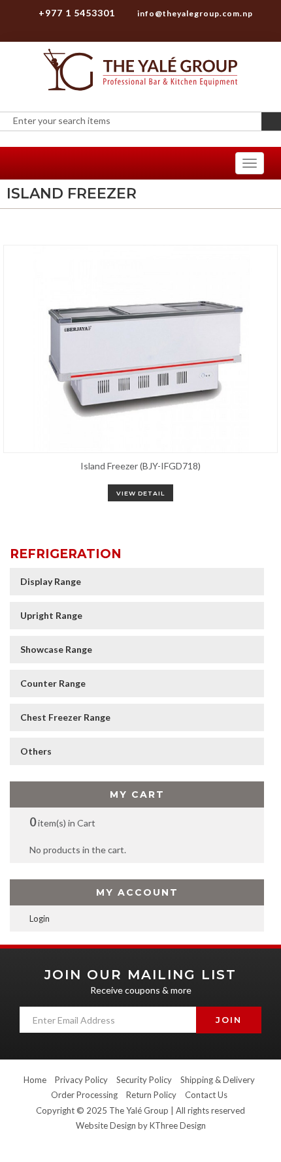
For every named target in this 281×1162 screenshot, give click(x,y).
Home (35, 1080)
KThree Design (178, 1125)
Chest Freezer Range (65, 717)
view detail (140, 493)
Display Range (50, 581)
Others (36, 751)
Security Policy (144, 1080)
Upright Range (51, 615)
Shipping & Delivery (217, 1080)
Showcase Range (56, 649)
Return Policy (151, 1095)
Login (39, 918)
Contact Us (206, 1095)
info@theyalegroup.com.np (194, 13)
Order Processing (84, 1095)
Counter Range (53, 683)
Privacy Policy (81, 1080)
